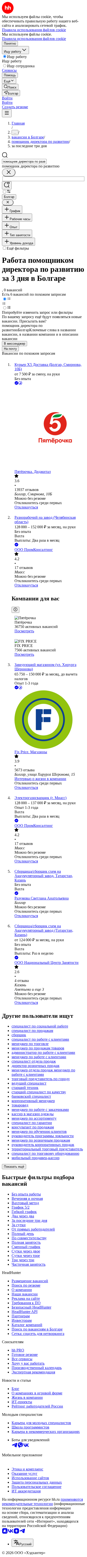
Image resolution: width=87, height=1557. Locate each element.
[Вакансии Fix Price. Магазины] (48, 720)
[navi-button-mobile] (7, 113)
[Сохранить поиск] (7, 185)
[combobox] (24, 161)
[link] (10, 87)
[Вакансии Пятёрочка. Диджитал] (48, 428)
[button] (7, 98)
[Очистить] (8, 172)
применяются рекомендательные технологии (42, 1501)
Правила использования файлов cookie (34, 39)
